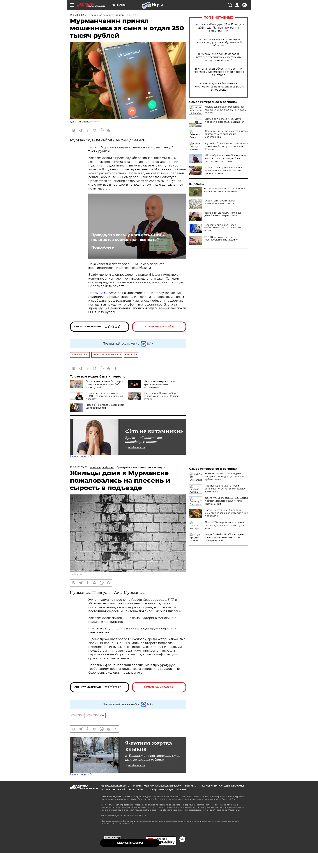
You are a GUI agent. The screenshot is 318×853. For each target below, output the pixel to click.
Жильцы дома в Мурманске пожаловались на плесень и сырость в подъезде (219, 86)
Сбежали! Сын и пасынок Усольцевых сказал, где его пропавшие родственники (226, 134)
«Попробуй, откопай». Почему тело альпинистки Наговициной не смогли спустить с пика (225, 158)
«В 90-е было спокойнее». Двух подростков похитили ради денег (224, 120)
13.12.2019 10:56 (78, 15)
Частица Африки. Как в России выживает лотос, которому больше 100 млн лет (225, 488)
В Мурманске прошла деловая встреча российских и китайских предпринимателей (218, 57)
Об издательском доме (115, 786)
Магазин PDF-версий (113, 790)
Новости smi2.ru (82, 456)
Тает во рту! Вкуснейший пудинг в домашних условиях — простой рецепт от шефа (224, 170)
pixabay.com (77, 574)
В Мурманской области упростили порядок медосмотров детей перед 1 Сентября (218, 72)
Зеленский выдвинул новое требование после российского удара (222, 227)
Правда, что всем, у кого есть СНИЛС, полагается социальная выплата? (128, 237)
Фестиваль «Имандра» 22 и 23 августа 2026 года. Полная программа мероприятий (218, 27)
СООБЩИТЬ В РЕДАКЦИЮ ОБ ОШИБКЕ (168, 790)
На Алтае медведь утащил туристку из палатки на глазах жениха (224, 189)
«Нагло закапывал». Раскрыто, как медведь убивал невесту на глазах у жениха (225, 109)
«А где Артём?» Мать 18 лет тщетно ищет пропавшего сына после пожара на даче (225, 537)
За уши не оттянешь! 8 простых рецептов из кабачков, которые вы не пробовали (226, 513)
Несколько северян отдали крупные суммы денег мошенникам (159, 384)
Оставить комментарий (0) (159, 326)
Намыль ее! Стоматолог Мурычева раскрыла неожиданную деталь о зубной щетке (225, 476)
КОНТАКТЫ (190, 786)
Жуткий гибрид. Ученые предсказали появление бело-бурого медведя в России (226, 146)
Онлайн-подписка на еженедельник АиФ (157, 786)
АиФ (96, 121)
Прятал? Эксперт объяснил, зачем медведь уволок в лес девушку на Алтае (224, 525)
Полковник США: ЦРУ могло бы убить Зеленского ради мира (222, 214)
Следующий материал (130, 843)
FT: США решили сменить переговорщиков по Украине (221, 238)
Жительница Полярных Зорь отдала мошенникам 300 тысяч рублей (162, 396)
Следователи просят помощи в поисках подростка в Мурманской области (219, 42)
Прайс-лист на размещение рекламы (222, 786)
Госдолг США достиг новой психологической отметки (220, 202)
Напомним (96, 293)
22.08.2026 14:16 (78, 467)
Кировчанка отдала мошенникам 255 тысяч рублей (105, 406)
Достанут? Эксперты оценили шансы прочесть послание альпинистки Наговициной (226, 500)
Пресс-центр (136, 790)
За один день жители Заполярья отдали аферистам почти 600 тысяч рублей (104, 384)
